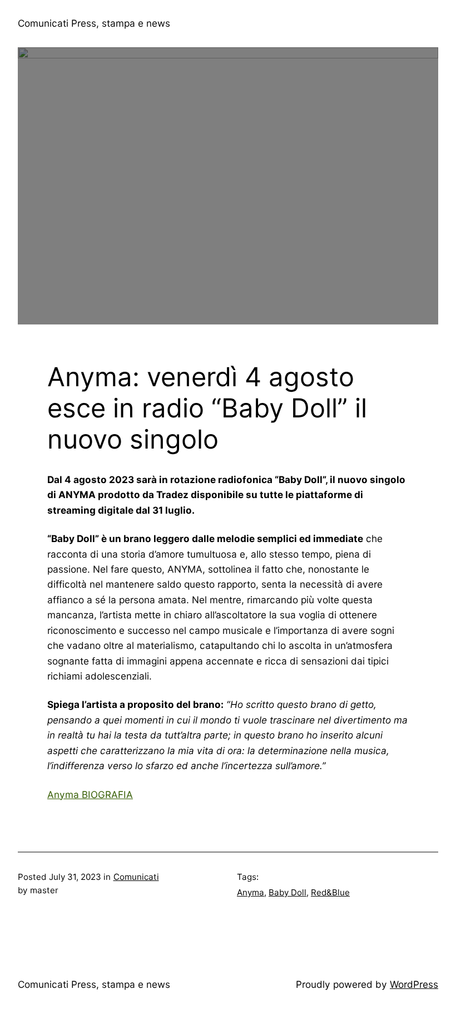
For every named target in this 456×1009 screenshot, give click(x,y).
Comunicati (136, 877)
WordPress (414, 984)
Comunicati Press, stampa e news (94, 23)
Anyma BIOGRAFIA (90, 794)
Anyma (250, 892)
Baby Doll (287, 892)
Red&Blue (330, 892)
